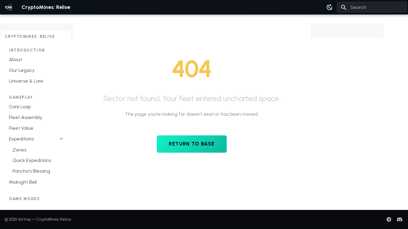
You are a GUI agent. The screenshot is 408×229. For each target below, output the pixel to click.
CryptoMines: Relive (30, 36)
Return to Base (191, 144)
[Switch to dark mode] (330, 7)
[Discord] (399, 219)
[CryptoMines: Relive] (8, 7)
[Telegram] (389, 219)
